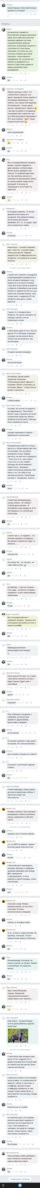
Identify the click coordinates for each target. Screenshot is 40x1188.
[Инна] (4, 958)
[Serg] (4, 160)
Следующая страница (20, 1179)
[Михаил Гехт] (4, 809)
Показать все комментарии (20, 268)
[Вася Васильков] (4, 1153)
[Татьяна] (4, 5)
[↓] (35, 14)
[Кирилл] (4, 30)
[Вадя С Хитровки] (4, 615)
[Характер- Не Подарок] (4, 89)
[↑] (31, 14)
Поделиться (8, 16)
